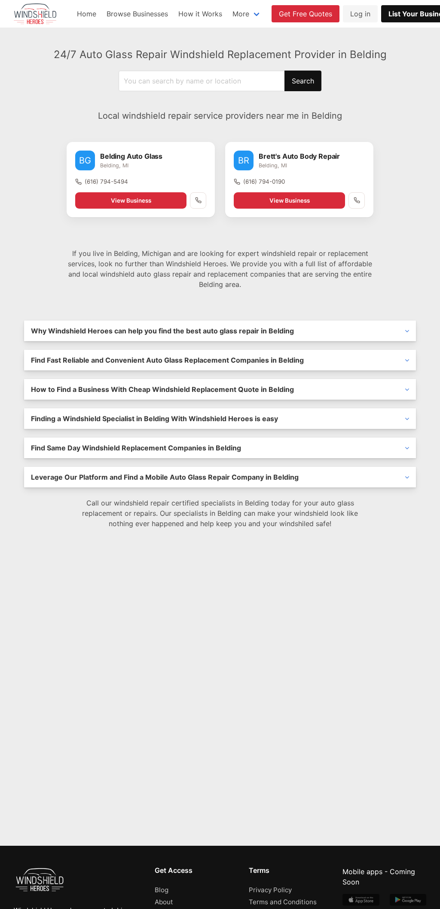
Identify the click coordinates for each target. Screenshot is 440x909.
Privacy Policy (270, 890)
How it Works (200, 13)
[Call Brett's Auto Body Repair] (356, 200)
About (164, 902)
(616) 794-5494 (106, 181)
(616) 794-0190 (264, 181)
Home (86, 13)
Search (303, 81)
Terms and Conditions (283, 902)
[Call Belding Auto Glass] (198, 200)
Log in (360, 13)
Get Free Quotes (305, 13)
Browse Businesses (137, 13)
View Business (131, 200)
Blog (161, 890)
